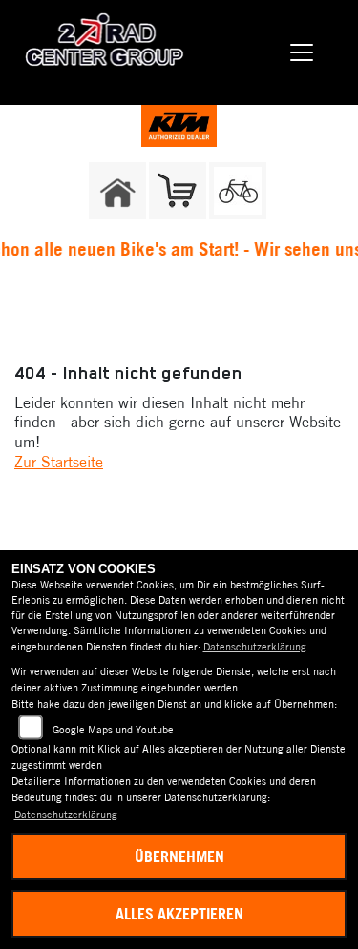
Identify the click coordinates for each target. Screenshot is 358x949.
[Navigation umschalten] (302, 52)
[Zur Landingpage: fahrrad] (237, 190)
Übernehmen (179, 856)
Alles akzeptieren (179, 913)
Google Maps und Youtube (113, 729)
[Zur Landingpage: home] (117, 190)
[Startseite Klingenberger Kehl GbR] (179, 124)
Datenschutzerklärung (254, 646)
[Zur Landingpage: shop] (177, 190)
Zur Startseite (58, 461)
